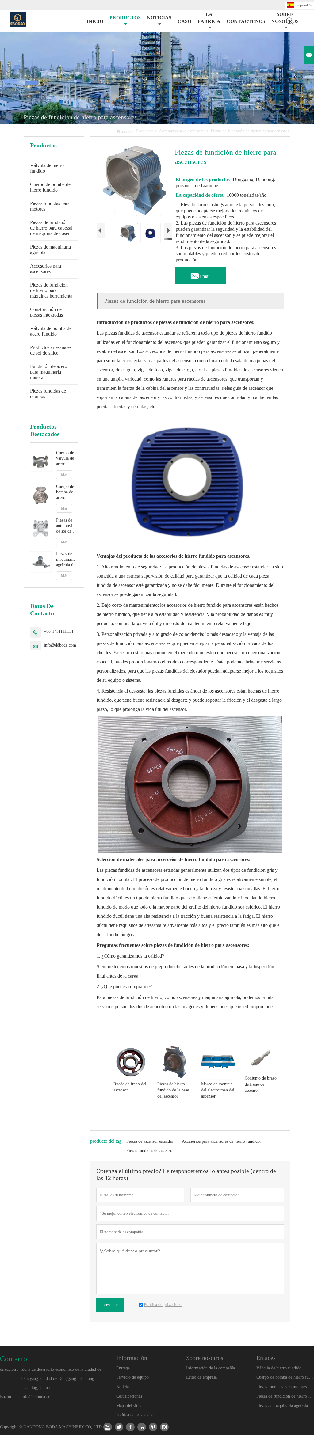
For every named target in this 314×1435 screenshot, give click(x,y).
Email (200, 274)
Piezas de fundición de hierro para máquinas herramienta (51, 290)
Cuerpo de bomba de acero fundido (65, 492)
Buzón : (6, 1397)
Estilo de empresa (201, 1377)
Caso (184, 21)
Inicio (95, 21)
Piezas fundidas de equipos (48, 393)
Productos (125, 17)
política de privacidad (135, 1415)
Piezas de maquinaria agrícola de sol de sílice (66, 560)
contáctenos (246, 21)
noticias (159, 17)
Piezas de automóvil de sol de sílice (65, 526)
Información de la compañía (210, 1368)
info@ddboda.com (60, 645)
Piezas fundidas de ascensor (150, 1150)
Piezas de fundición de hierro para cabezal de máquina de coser (51, 228)
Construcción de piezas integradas (46, 312)
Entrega (123, 1368)
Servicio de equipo (132, 1377)
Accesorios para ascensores (182, 131)
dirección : (9, 1369)
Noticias (123, 1386)
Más (64, 475)
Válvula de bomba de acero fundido (50, 331)
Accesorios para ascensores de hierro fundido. (221, 1141)
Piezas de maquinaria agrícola (50, 249)
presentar (110, 1305)
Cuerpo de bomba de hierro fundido (50, 187)
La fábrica (208, 18)
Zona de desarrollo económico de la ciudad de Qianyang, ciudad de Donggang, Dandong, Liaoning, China (61, 1378)
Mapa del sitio (128, 1405)
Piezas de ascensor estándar (149, 1141)
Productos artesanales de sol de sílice (50, 350)
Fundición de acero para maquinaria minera (48, 372)
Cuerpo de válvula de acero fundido (65, 458)
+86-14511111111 (59, 631)
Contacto (13, 1359)
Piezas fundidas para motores (50, 206)
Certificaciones (129, 1396)
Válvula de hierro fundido (47, 168)
